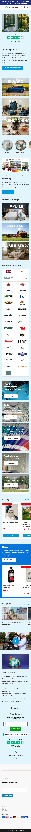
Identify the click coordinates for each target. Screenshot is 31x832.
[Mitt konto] (24, 7)
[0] (28, 7)
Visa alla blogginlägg (23, 604)
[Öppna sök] (21, 7)
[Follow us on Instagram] (6, 809)
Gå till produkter (9, 560)
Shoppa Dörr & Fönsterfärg (12, 67)
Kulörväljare (7, 192)
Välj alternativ (11, 535)
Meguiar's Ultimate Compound (8, 586)
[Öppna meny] (2, 7)
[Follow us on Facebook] (3, 809)
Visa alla (27, 266)
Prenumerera (15, 729)
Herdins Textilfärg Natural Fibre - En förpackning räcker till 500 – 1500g (10, 524)
